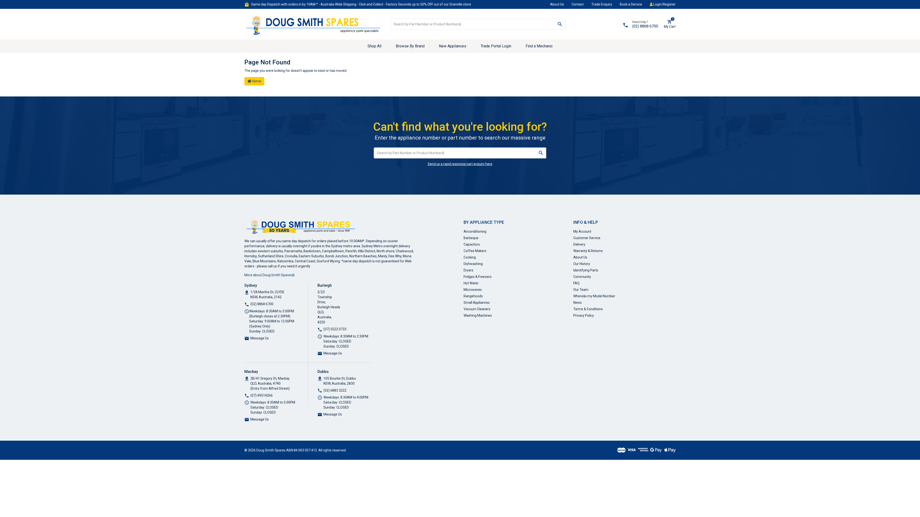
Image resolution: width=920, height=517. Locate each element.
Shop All (374, 46)
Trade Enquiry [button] (601, 4)
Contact (578, 4)
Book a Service (631, 4)
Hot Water (471, 283)
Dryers (468, 270)
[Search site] (560, 24)
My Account (582, 231)
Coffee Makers (475, 251)
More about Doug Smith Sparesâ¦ (269, 275)
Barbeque (471, 238)
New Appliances (452, 46)
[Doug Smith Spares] (313, 24)
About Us (557, 4)
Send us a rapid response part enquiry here (460, 164)
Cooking (470, 257)
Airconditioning (475, 231)
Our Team (580, 290)
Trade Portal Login (496, 46)
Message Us (259, 338)
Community (582, 277)
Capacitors (472, 244)
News (577, 302)
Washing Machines (478, 315)
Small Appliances (477, 302)
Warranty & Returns (588, 251)
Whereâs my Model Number (594, 296)
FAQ (576, 283)
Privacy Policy (583, 315)
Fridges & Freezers (478, 277)
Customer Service (586, 238)
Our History (581, 264)
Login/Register (664, 4)
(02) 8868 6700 (645, 26)
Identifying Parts (585, 270)
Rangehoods (473, 296)
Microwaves (473, 290)
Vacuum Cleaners (477, 309)
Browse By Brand (410, 46)
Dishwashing (473, 264)
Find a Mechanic (539, 46)
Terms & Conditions (588, 309)
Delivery (579, 244)
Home (256, 81)
